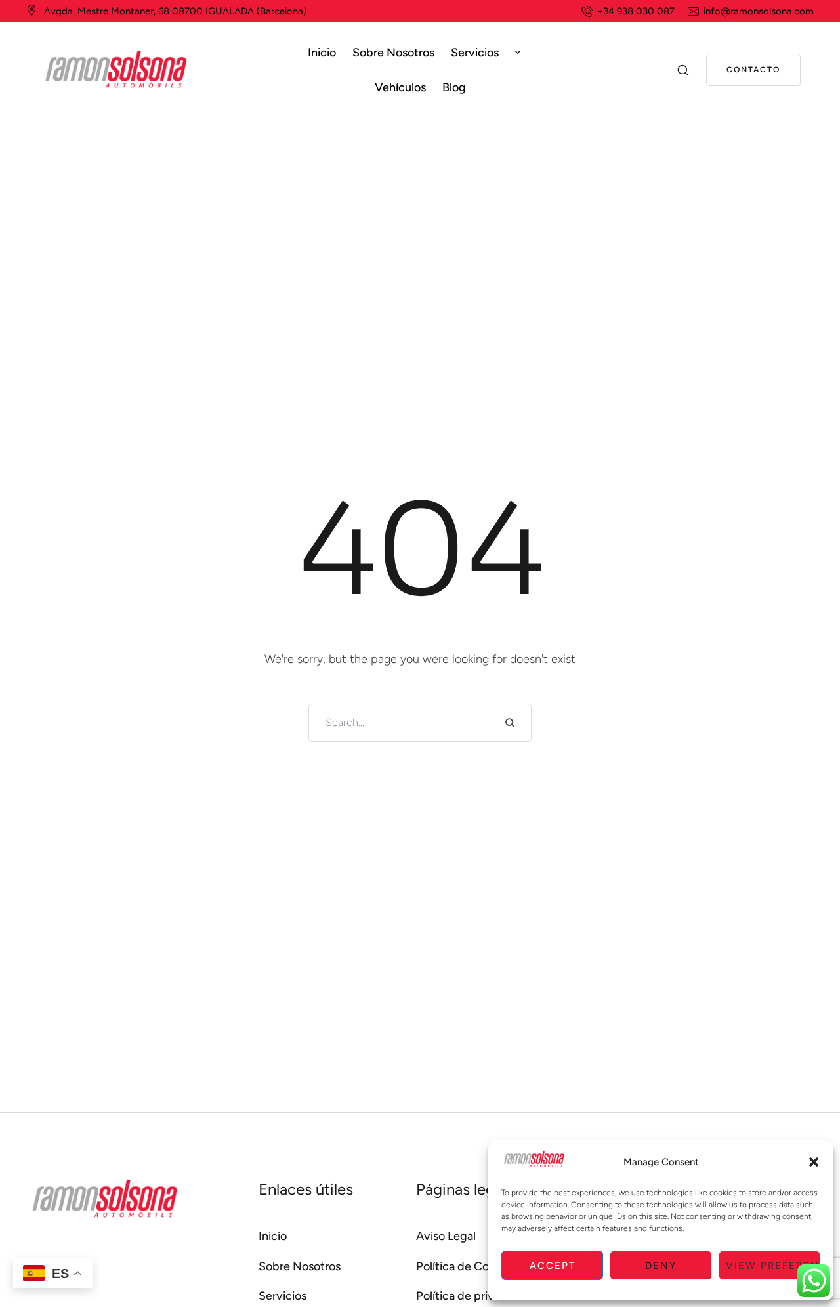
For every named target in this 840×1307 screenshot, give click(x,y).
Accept (553, 1266)
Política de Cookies (466, 1266)
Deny (661, 1266)
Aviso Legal (446, 1236)
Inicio (273, 1236)
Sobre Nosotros (300, 1266)
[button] (813, 1161)
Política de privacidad (473, 1296)
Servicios (282, 1296)
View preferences (773, 1266)
